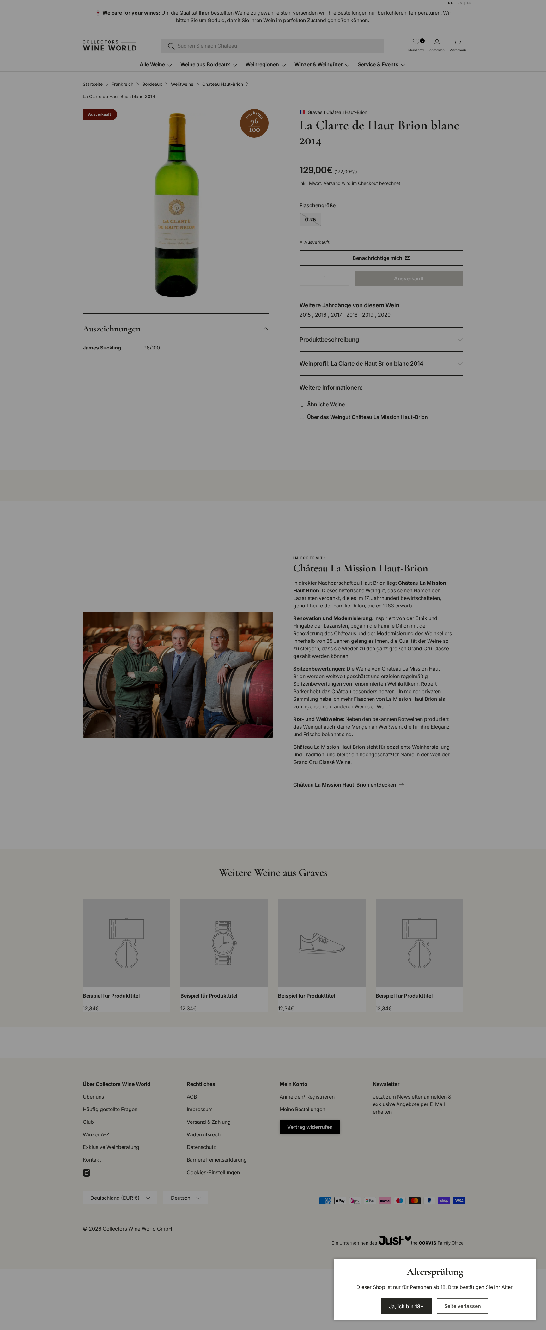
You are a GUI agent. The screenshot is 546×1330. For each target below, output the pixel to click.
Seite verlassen (462, 1306)
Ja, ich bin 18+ (406, 1306)
